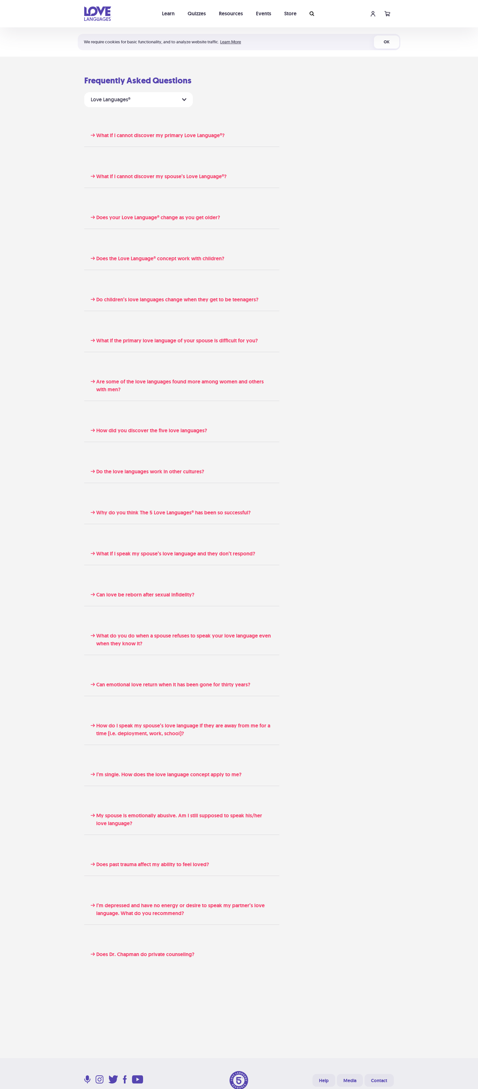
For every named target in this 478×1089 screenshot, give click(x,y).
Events (263, 13)
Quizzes (197, 13)
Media (349, 1080)
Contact (379, 1080)
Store (290, 13)
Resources (231, 13)
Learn (168, 13)
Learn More (230, 42)
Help (324, 1080)
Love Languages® (111, 99)
